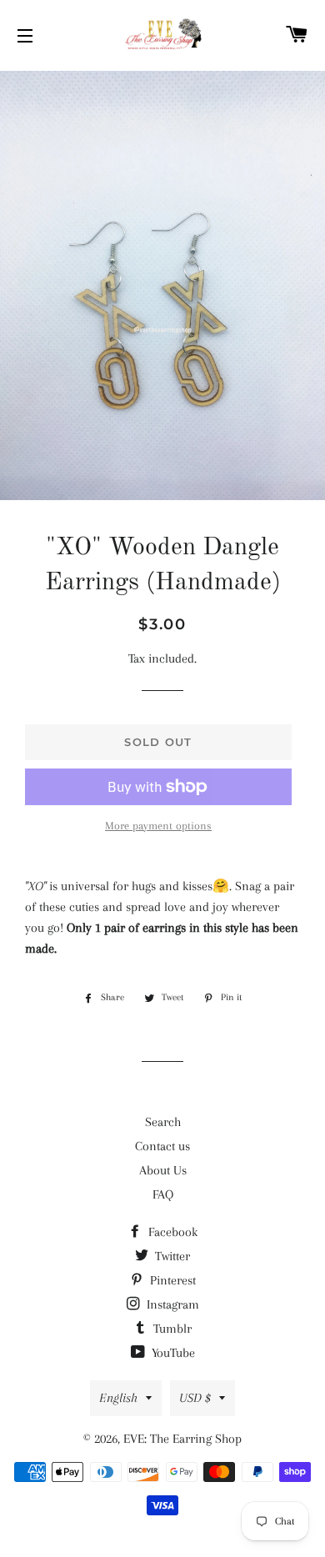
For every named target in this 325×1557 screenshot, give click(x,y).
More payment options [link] (158, 825)
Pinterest (171, 1280)
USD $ (195, 1397)
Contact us (162, 1146)
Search (163, 1121)
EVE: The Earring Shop (182, 1438)
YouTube (171, 1352)
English (118, 1397)
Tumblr (171, 1328)
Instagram (171, 1304)
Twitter (171, 1256)
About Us (163, 1170)
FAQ (162, 1194)
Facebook (171, 1231)
